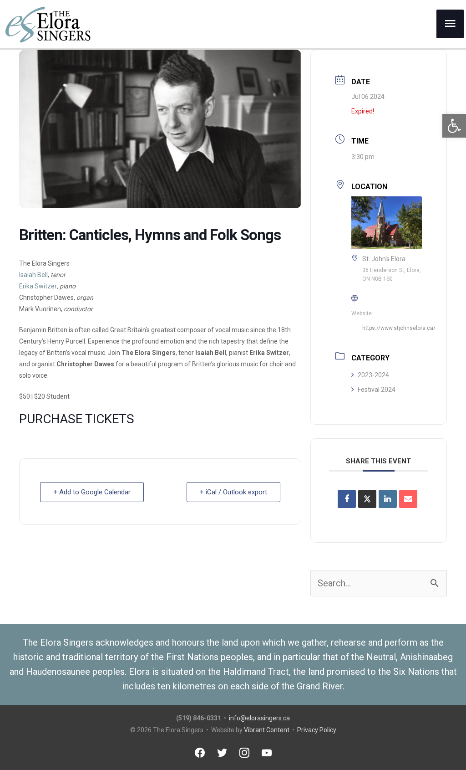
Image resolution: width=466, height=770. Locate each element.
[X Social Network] (367, 499)
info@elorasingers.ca (259, 718)
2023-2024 (373, 375)
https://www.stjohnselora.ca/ (399, 328)
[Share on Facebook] (347, 499)
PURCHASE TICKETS (76, 418)
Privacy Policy (316, 730)
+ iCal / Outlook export (233, 492)
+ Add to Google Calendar (92, 492)
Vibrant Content (266, 730)
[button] (454, 126)
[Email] (408, 499)
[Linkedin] (388, 499)
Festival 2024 (376, 389)
